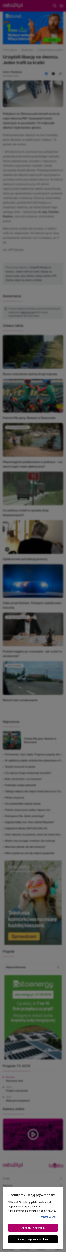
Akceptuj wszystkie (33, 1227)
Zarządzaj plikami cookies (33, 1239)
